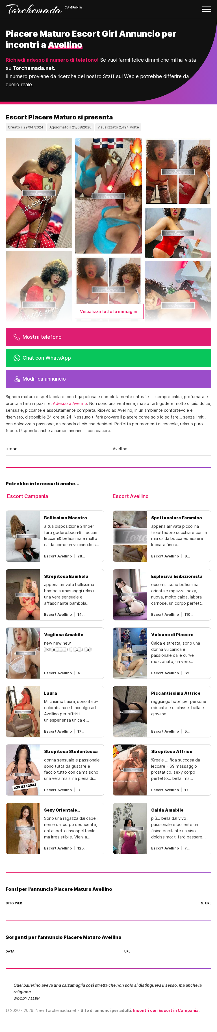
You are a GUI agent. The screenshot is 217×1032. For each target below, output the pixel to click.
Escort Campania (27, 496)
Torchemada (34, 9)
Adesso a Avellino (70, 403)
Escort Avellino (131, 496)
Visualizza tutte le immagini (108, 311)
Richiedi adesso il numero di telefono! (52, 60)
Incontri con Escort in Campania (166, 1010)
